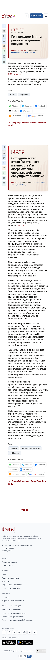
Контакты (6, 581)
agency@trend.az (7, 551)
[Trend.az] (9, 16)
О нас (4, 575)
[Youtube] (19, 632)
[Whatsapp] (4, 632)
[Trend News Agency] (8, 530)
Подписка (5, 597)
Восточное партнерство (31, 448)
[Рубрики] (45, 15)
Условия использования (11, 610)
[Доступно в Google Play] (25, 642)
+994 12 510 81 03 (8, 548)
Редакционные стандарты (12, 585)
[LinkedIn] (29, 632)
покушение (24, 94)
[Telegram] (24, 632)
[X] (14, 632)
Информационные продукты (13, 601)
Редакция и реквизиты (10, 578)
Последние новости (9, 562)
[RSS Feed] (35, 632)
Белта (21, 225)
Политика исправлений (11, 588)
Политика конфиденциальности (14, 613)
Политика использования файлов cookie (17, 620)
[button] (4, 26)
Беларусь (13, 448)
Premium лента (7, 565)
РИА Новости (14, 74)
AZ (25, 656)
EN (21, 656)
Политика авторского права (13, 617)
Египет (12, 94)
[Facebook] (9, 632)
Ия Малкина (14, 453)
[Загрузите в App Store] (9, 642)
